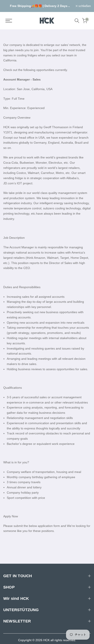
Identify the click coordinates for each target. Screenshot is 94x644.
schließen (84, 6)
